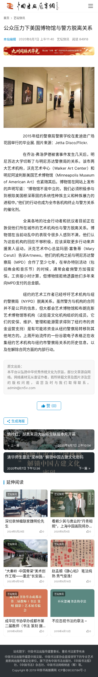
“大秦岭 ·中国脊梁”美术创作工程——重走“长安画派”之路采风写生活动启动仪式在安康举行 (25, 573)
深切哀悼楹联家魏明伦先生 (24, 523)
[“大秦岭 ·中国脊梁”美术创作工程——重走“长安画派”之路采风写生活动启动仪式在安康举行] (26, 553)
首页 (6, 18)
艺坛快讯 (63, 39)
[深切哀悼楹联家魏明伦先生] (26, 503)
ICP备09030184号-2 (72, 670)
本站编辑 (10, 39)
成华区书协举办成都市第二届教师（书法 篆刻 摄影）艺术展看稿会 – (24, 623)
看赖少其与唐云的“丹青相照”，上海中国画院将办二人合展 (72, 524)
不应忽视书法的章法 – (69, 621)
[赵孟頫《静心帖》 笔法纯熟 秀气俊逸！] (72, 553)
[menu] (91, 6)
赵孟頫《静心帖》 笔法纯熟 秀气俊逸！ (72, 573)
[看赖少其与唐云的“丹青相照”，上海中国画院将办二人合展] (72, 503)
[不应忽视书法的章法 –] (72, 603)
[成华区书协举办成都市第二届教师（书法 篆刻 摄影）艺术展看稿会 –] (26, 603)
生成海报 (17, 421)
